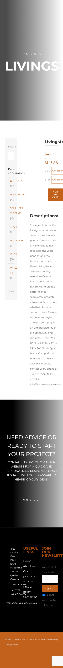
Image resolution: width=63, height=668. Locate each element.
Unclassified (17, 240)
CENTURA (16, 180)
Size (48, 179)
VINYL (13, 254)
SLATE (14, 226)
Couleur (51, 170)
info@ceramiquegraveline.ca (21, 602)
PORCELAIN (17, 194)
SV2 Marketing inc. (27, 644)
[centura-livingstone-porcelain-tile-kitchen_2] (36, 165)
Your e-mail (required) (49, 569)
